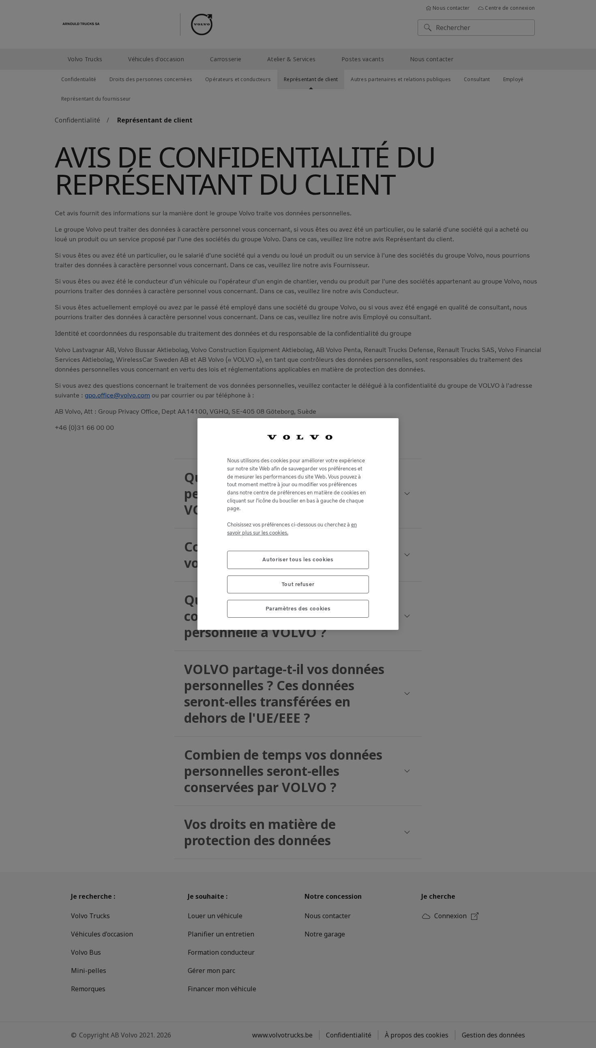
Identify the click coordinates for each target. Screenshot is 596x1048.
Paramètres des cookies (298, 609)
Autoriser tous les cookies (297, 559)
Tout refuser (298, 584)
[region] (298, 524)
